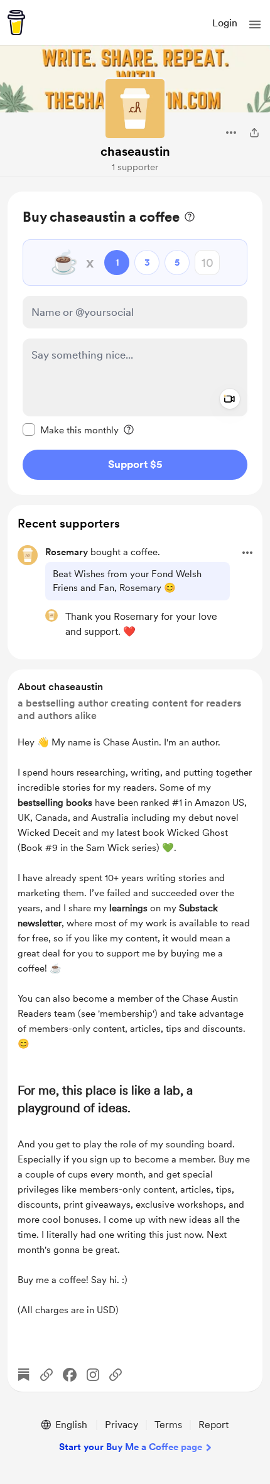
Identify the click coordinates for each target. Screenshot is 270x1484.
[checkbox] (71, 429)
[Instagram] (93, 1374)
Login (224, 23)
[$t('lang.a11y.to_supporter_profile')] (51, 615)
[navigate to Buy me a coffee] (16, 22)
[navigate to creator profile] (135, 108)
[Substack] (24, 1374)
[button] (254, 24)
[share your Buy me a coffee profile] (254, 132)
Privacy (121, 1425)
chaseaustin (135, 151)
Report (213, 1425)
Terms (168, 1425)
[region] (135, 343)
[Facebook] (70, 1375)
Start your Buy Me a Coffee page (130, 1447)
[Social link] (46, 1374)
